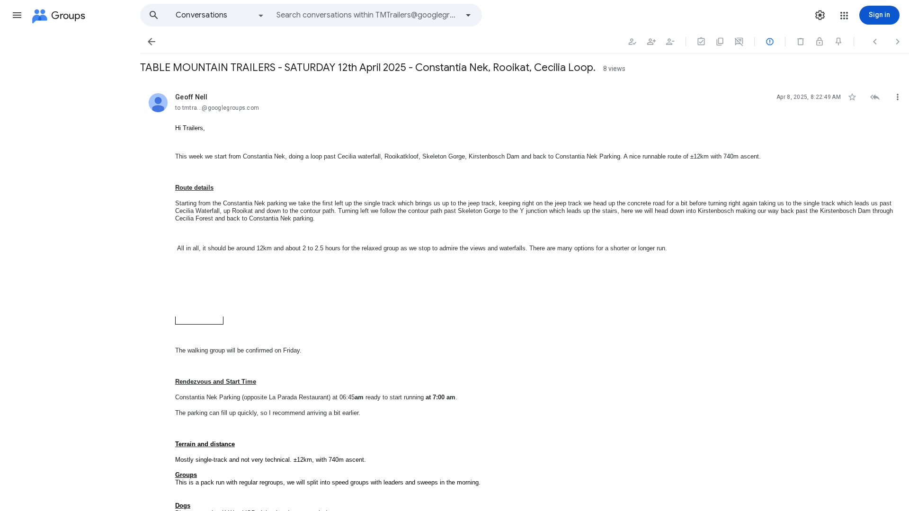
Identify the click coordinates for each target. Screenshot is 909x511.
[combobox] (367, 15)
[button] (17, 15)
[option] (220, 15)
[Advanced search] (468, 15)
